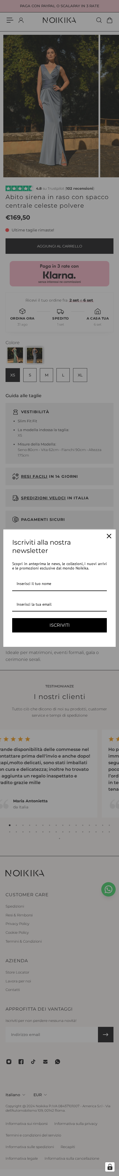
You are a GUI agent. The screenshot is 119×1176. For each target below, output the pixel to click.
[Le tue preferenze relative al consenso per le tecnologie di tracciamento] (110, 1167)
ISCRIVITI (60, 625)
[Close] (109, 536)
